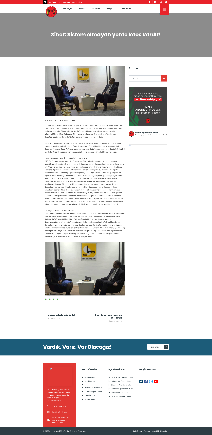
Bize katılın (155, 347)
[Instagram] (160, 2)
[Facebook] (155, 2)
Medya (109, 9)
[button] (164, 9)
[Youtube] (166, 2)
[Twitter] (149, 2)
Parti (81, 9)
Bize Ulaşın (126, 9)
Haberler (96, 9)
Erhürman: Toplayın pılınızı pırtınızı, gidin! (65, 2)
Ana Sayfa (67, 9)
